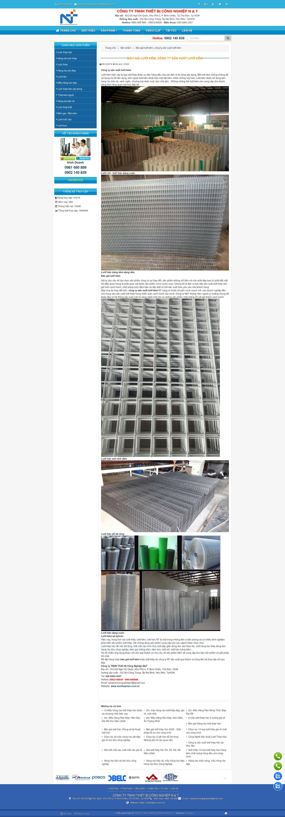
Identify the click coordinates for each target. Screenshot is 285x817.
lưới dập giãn (164, 646)
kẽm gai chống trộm (140, 649)
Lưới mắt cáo (64, 119)
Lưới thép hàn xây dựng (69, 89)
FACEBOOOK (75, 180)
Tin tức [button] (171, 30)
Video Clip (153, 788)
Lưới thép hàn (108, 646)
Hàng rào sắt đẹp (66, 70)
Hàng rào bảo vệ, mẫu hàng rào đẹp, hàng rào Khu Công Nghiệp (164, 762)
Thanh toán (127, 788)
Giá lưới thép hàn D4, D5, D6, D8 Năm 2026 (162, 751)
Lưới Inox (62, 125)
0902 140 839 (65, 4)
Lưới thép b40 (64, 107)
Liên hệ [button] (187, 30)
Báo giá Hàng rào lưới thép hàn (204, 723)
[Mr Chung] (67, 158)
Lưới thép (62, 64)
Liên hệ (174, 788)
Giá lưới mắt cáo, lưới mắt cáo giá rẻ (123, 749)
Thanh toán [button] (131, 30)
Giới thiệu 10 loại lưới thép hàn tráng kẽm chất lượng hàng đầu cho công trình (206, 753)
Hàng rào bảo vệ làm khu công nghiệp (119, 762)
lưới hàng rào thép (205, 646)
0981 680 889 (75, 167)
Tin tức (164, 788)
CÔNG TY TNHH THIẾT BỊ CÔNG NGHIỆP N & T (154, 813)
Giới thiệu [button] (88, 30)
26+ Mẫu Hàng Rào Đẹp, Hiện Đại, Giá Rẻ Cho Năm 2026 (121, 719)
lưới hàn (151, 639)
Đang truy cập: (83, 813)
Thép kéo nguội (65, 95)
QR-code (67, 813)
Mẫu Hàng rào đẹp (67, 83)
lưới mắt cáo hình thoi (144, 646)
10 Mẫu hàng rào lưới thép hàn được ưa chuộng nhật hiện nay (122, 712)
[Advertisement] (75, 234)
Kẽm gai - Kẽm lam (67, 113)
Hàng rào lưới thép (67, 58)
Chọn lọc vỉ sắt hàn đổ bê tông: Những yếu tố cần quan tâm (161, 738)
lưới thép (217, 283)
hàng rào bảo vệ (109, 81)
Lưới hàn (62, 76)
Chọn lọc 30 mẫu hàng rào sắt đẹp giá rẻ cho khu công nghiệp (121, 738)
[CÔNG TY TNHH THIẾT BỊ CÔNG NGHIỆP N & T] (68, 16)
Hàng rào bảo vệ (66, 101)
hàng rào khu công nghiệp (114, 649)
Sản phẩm (140, 788)
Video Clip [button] (153, 30)
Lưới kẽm (106, 74)
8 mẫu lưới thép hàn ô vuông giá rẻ (206, 717)
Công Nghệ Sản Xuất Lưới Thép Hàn (207, 736)
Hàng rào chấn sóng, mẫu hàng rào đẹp (206, 762)
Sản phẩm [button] (108, 30)
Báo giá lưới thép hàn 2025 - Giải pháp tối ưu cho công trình (162, 731)
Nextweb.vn (189, 813)
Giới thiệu (114, 788)
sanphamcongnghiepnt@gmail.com (95, 4)
